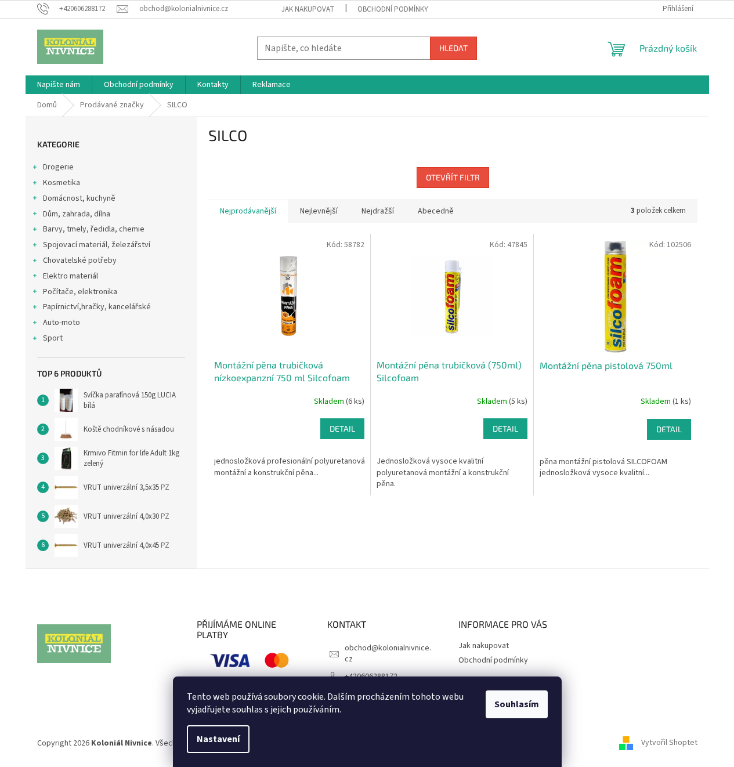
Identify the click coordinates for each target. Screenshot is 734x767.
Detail (342, 428)
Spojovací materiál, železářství (96, 245)
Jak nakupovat (307, 9)
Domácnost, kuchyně (79, 198)
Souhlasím (516, 704)
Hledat (453, 48)
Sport (53, 338)
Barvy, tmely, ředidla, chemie (93, 229)
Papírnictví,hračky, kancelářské (97, 307)
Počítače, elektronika (80, 292)
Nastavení (218, 739)
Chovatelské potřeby (80, 260)
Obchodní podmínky (392, 9)
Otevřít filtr (453, 177)
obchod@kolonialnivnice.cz (388, 653)
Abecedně (436, 211)
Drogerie (58, 167)
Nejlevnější (319, 211)
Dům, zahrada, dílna (76, 214)
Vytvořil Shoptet (669, 743)
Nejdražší (377, 211)
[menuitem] (59, 84)
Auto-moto (61, 322)
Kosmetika (61, 183)
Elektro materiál (70, 276)
